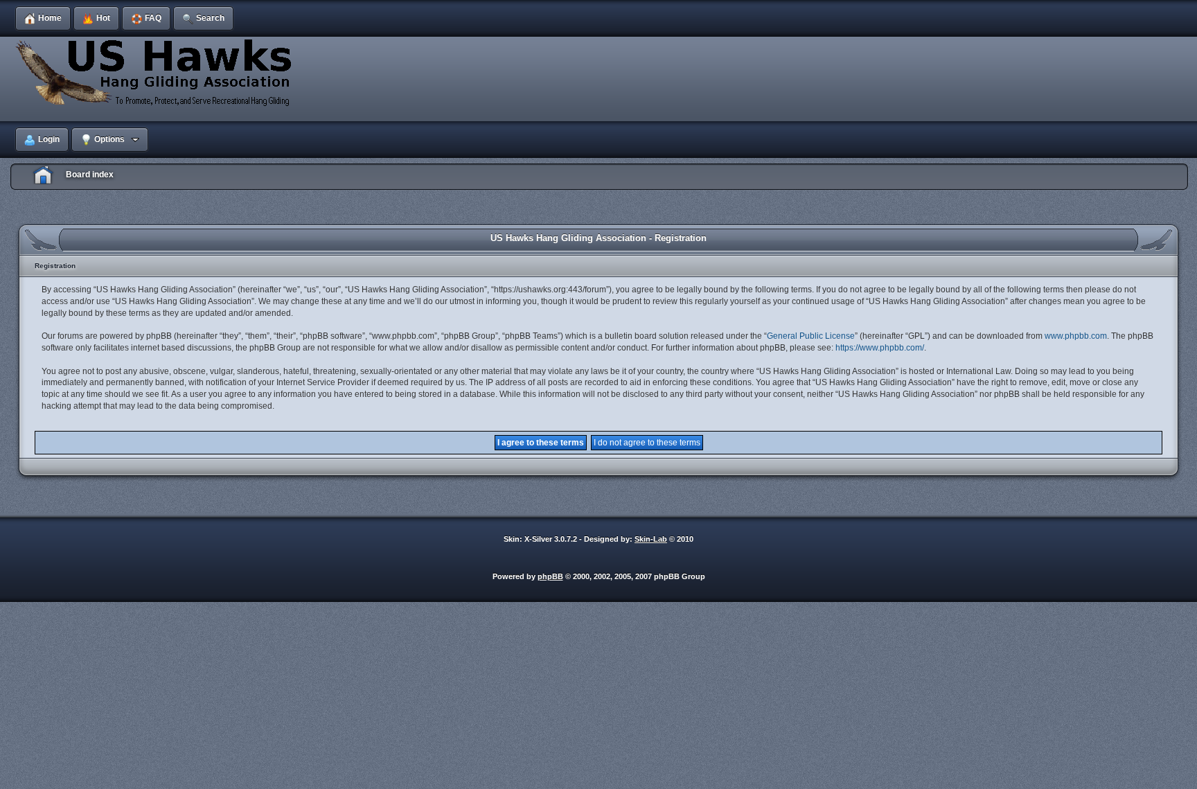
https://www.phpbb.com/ (879, 348)
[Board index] (156, 72)
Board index (90, 174)
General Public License (811, 336)
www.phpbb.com (1076, 336)
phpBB (550, 576)
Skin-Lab (651, 539)
